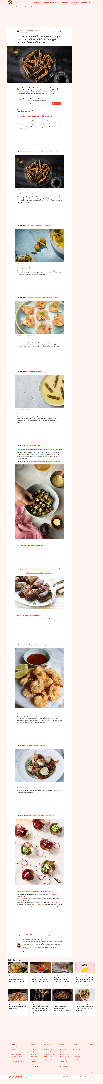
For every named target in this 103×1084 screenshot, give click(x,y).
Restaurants (85, 2)
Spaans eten (63, 1059)
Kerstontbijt (76, 1054)
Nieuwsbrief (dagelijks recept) (19, 1054)
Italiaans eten (64, 1054)
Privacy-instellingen (88, 1072)
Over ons (13, 1049)
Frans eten (63, 1064)
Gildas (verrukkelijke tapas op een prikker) (38, 226)
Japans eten (63, 1061)
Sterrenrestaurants (49, 1056)
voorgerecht (49, 717)
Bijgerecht (33, 1061)
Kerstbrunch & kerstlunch (80, 1052)
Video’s (92, 1044)
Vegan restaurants (48, 1059)
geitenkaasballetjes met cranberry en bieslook (40, 815)
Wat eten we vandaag (51, 2)
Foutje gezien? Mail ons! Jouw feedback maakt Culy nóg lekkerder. (36, 935)
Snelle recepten (35, 1069)
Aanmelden (56, 104)
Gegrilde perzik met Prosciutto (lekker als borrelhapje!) (42, 298)
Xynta (92, 1077)
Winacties (14, 1059)
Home (8, 6)
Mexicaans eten (64, 1047)
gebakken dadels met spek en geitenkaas (38, 573)
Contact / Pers (15, 1047)
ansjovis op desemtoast (33, 372)
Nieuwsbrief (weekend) (17, 1056)
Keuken (64, 2)
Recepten (37, 2)
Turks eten (63, 1052)
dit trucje (23, 906)
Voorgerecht (34, 1056)
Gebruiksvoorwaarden (17, 1064)
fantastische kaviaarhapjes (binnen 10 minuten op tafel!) (42, 152)
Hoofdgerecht (34, 1059)
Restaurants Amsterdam (50, 1047)
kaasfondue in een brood (33, 445)
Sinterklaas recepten (78, 1047)
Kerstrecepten (34, 1047)
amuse (37, 719)
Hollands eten (64, 1066)
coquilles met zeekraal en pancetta (36, 745)
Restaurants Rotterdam (50, 1052)
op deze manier (54, 902)
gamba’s (39, 618)
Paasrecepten (77, 1056)
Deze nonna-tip (41, 904)
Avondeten (34, 1054)
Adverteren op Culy (16, 1061)
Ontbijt (33, 1049)
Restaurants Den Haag (49, 1054)
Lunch (32, 1052)
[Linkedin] (25, 951)
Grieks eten (63, 1049)
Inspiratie (74, 2)
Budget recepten (35, 1066)
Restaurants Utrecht (49, 1049)
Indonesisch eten (64, 1056)
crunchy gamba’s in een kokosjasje (36, 645)
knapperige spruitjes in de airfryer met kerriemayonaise (43, 461)
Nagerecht (33, 1064)
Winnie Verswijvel (23, 30)
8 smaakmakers (23, 898)
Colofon (13, 1052)
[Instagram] (23, 951)
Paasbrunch (76, 1059)
